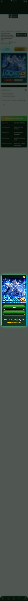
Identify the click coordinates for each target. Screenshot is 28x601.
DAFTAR (14, 313)
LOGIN (14, 307)
